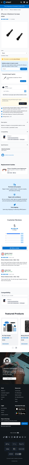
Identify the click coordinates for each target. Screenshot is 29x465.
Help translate (13, 432)
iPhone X (6, 9)
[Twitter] (9, 437)
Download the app (20, 405)
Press (16, 399)
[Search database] (21, 2)
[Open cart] (24, 2)
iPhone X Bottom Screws (15, 9)
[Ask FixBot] (25, 91)
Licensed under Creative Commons (14, 458)
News (16, 401)
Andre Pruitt (8, 270)
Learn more (9, 378)
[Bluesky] (20, 437)
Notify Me (23, 69)
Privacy (2, 410)
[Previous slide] (13, 348)
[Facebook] (6, 437)
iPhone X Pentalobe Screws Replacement (16, 168)
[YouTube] (14, 437)
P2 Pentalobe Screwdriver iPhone (14, 77)
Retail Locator (18, 395)
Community (17, 390)
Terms (2, 412)
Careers (3, 397)
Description (4, 122)
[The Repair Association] (25, 437)
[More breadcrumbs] (2, 9)
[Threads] (22, 437)
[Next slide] (16, 348)
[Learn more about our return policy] (11, 116)
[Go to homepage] (7, 2)
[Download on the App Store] (20, 408)
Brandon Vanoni (8, 253)
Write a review (15, 248)
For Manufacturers (19, 397)
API (2, 399)
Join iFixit (23, 103)
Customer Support (5, 392)
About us (3, 390)
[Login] (27, 2)
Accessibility (4, 408)
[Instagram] (12, 437)
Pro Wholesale (18, 392)
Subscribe (24, 423)
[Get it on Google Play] (20, 413)
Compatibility (4, 132)
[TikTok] (4, 437)
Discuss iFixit (4, 395)
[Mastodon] (17, 437)
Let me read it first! (6, 426)
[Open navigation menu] (1, 2)
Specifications (4, 145)
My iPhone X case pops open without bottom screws (15, 94)
